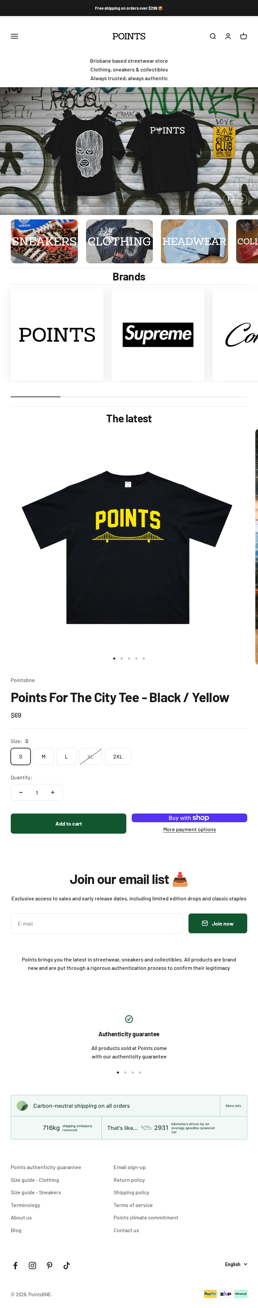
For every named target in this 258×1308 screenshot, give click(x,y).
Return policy (129, 1179)
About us (21, 1217)
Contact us (126, 1230)
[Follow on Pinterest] (49, 1265)
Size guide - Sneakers (36, 1192)
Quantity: (22, 777)
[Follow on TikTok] (66, 1265)
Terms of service (133, 1205)
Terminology (25, 1205)
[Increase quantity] (52, 792)
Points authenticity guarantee (46, 1167)
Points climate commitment (146, 1217)
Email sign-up (130, 1167)
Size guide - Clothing (35, 1179)
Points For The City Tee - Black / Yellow (120, 697)
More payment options (189, 829)
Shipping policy (131, 1192)
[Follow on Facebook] (15, 1265)
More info (233, 1106)
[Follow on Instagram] (32, 1265)
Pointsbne (23, 680)
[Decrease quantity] (21, 792)
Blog (16, 1230)
